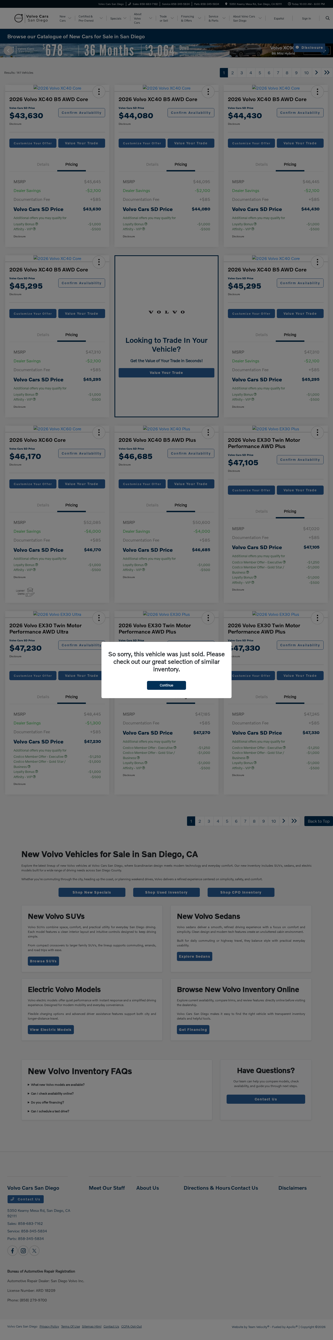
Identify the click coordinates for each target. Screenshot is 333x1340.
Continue (166, 685)
